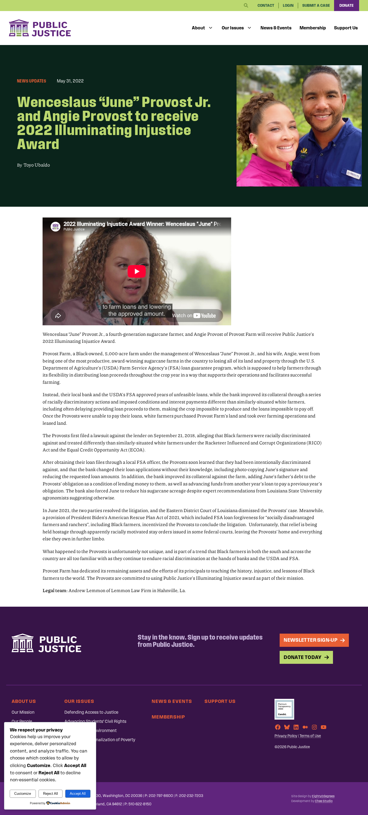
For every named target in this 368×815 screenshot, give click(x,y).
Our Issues (233, 27)
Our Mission (23, 712)
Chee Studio (323, 801)
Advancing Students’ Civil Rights (95, 721)
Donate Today (303, 657)
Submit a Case (316, 6)
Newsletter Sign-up (311, 640)
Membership (313, 27)
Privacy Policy (286, 736)
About (198, 27)
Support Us (346, 27)
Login (288, 6)
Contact (266, 6)
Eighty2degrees (323, 796)
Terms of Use (310, 736)
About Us (24, 701)
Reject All (50, 794)
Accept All (78, 794)
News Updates (31, 80)
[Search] (246, 5)
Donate (346, 6)
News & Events (276, 27)
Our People (22, 721)
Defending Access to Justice (91, 712)
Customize (22, 794)
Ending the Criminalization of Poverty (99, 739)
